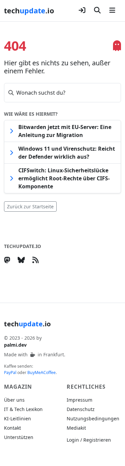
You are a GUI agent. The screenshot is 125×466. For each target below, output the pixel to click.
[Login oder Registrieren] (82, 10)
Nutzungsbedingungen (93, 418)
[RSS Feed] (36, 260)
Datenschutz (81, 409)
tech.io (29, 10)
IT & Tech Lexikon (23, 409)
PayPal (10, 372)
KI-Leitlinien (17, 418)
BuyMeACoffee (41, 372)
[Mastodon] (8, 260)
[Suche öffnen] (97, 10)
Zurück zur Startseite (30, 206)
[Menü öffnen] (112, 10)
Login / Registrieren (89, 440)
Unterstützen (18, 437)
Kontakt (12, 428)
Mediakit (76, 428)
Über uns (14, 400)
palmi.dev (15, 345)
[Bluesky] (23, 260)
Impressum (79, 400)
